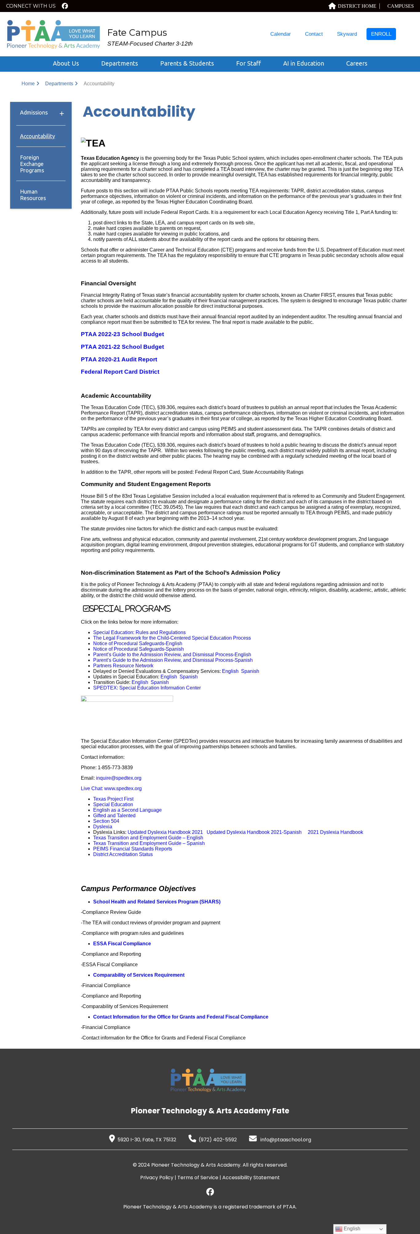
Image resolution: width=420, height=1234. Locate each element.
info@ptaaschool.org (285, 1139)
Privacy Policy (156, 1177)
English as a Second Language (127, 810)
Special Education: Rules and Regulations (139, 632)
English (230, 671)
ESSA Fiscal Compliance (122, 943)
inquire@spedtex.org (118, 778)
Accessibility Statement (251, 1177)
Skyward (347, 34)
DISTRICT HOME (357, 6)
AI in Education (303, 63)
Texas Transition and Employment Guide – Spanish (149, 843)
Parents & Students (187, 63)
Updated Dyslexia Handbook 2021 (165, 832)
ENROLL (381, 34)
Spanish (250, 671)
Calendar (280, 34)
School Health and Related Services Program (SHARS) (156, 901)
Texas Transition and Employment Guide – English (148, 837)
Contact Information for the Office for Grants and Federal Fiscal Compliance (180, 1016)
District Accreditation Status (123, 854)
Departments (119, 63)
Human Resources (33, 194)
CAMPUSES (400, 6)
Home (28, 83)
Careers (356, 63)
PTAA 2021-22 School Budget (122, 347)
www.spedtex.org (123, 788)
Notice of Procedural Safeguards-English (137, 643)
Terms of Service (197, 1177)
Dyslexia (102, 826)
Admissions (34, 112)
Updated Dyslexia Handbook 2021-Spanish (254, 832)
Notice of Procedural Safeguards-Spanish (138, 649)
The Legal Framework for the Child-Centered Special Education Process (172, 638)
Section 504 (106, 821)
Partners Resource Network (123, 665)
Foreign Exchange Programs (32, 163)
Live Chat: (92, 788)
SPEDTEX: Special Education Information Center (147, 687)
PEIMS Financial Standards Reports (132, 848)
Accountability (37, 136)
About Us (66, 63)
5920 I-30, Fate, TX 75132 (146, 1139)
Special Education (113, 804)
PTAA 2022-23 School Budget (122, 334)
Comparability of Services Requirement (138, 975)
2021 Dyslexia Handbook (335, 832)
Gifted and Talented (114, 815)
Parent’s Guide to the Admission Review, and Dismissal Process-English (172, 654)
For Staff (248, 63)
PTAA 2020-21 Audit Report (119, 359)
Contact (314, 34)
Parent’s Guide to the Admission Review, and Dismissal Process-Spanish (173, 660)
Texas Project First (113, 799)
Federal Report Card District (120, 371)
